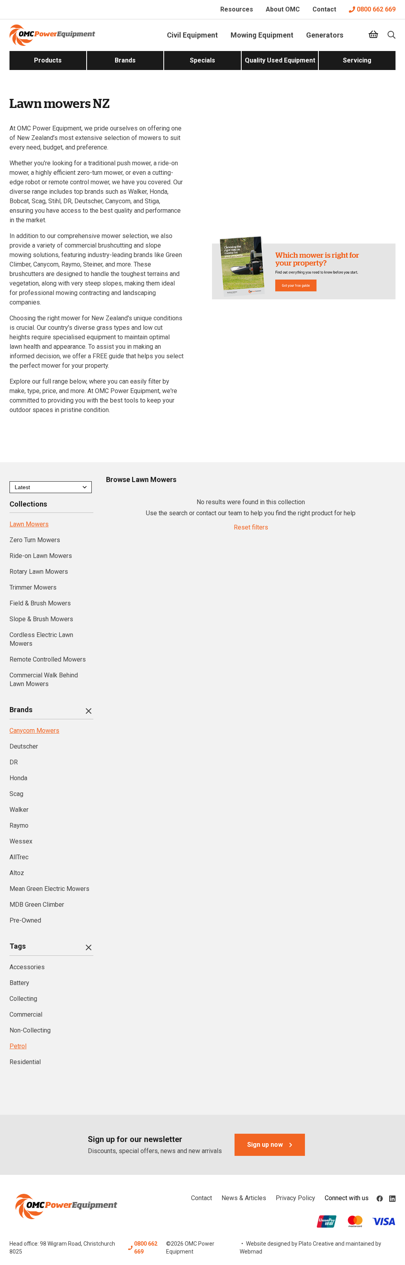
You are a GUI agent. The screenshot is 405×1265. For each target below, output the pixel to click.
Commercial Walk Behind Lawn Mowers (43, 679)
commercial (25, 1014)
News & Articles (243, 1198)
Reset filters (251, 527)
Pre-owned (25, 920)
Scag (16, 794)
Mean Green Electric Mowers (49, 888)
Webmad (251, 1251)
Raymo (18, 825)
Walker (18, 809)
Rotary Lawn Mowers (38, 571)
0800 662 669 (376, 9)
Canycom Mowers (34, 730)
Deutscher (23, 746)
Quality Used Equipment (280, 60)
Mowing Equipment (262, 35)
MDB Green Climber (36, 904)
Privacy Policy (295, 1198)
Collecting (23, 998)
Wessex (20, 841)
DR (13, 762)
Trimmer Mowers (33, 587)
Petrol (17, 1046)
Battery (19, 983)
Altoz (16, 873)
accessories (27, 967)
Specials (202, 60)
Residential (25, 1062)
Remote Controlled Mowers (47, 659)
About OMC (283, 9)
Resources (236, 9)
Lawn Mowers (29, 524)
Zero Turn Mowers (34, 540)
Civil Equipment (192, 35)
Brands (125, 60)
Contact (324, 9)
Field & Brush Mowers (40, 603)
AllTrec (18, 857)
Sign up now (265, 1144)
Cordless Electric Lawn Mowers (41, 639)
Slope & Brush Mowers (41, 619)
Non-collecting (30, 1030)
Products (48, 60)
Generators (324, 35)
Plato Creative (316, 1243)
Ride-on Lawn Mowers (40, 556)
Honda (18, 778)
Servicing (357, 60)
